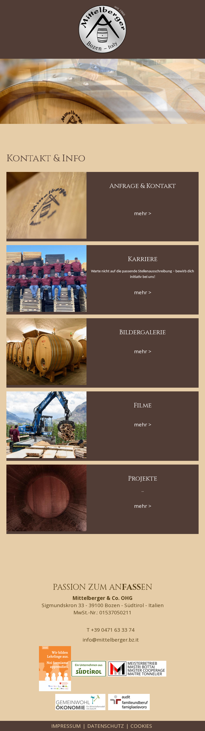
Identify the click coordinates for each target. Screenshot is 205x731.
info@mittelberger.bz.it (110, 639)
